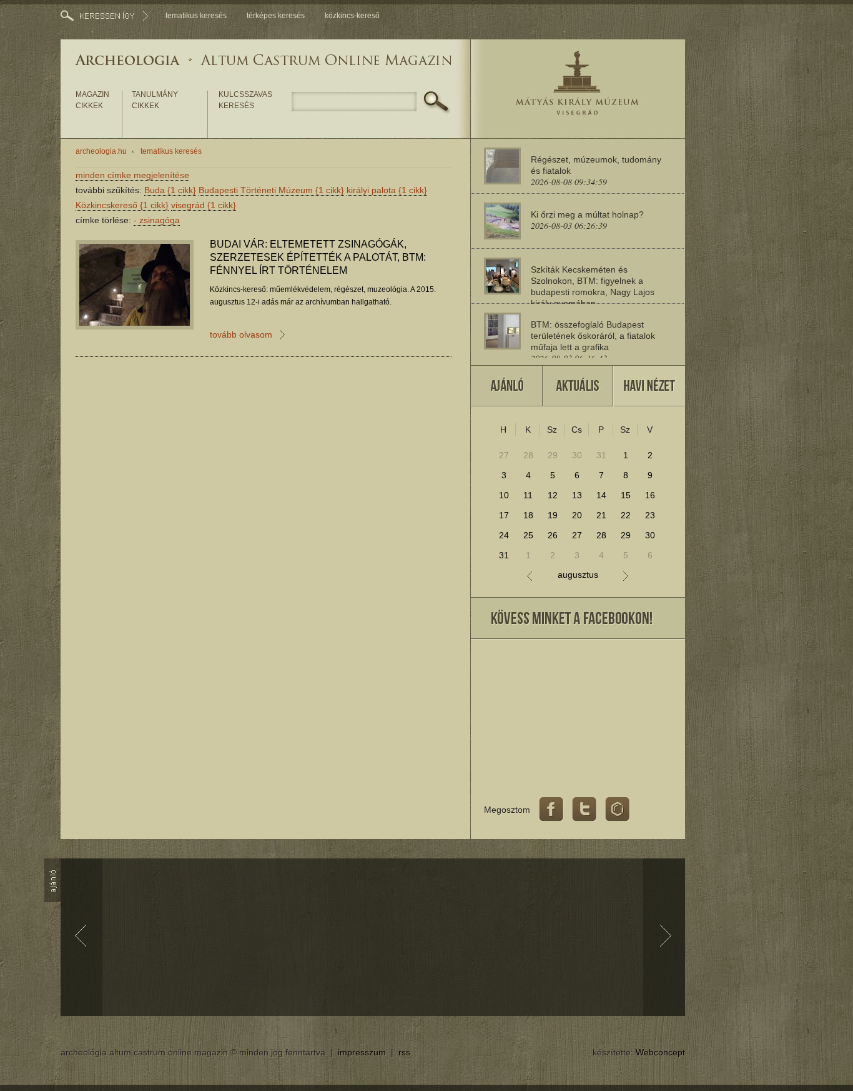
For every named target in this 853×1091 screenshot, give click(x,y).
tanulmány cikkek (155, 100)
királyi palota (387, 190)
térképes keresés (276, 15)
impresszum (362, 1052)
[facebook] (551, 809)
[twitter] (584, 809)
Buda (170, 190)
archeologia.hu (101, 151)
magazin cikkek (92, 100)
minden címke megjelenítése (132, 175)
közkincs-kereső (352, 15)
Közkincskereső (122, 205)
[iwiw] (617, 809)
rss (404, 1052)
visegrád (203, 205)
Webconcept (660, 1052)
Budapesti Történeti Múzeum (271, 190)
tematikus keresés (196, 15)
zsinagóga (157, 220)
